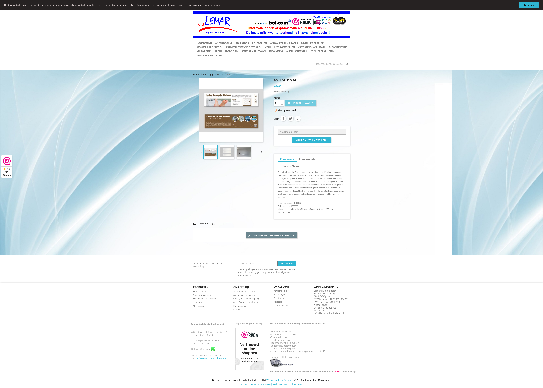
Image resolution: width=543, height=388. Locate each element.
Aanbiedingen (199, 291)
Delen (283, 118)
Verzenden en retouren (244, 291)
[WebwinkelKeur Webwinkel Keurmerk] (249, 348)
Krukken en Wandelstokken (244, 47)
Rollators (242, 43)
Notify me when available (311, 140)
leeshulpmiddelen (226, 51)
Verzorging (204, 51)
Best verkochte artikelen (204, 298)
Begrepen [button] (529, 5)
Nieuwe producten (202, 295)
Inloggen (197, 302)
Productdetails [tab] (307, 158)
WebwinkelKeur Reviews (279, 380)
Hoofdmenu (204, 43)
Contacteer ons (240, 306)
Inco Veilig (276, 51)
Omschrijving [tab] (287, 158)
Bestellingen (279, 294)
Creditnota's (279, 298)
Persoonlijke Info (281, 290)
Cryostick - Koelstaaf (312, 47)
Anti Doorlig (223, 43)
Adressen (278, 301)
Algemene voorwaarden (244, 295)
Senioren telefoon (254, 51)
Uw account (281, 286)
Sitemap (237, 309)
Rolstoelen (259, 43)
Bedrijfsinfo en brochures (245, 302)
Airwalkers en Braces (284, 43)
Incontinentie (338, 47)
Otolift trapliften (322, 51)
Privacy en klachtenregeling (246, 298)
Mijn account (199, 306)
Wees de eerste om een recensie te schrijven (271, 235)
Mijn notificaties (281, 305)
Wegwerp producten (210, 47)
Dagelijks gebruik (312, 43)
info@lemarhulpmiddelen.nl (329, 313)
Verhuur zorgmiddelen (280, 47)
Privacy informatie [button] (212, 5)
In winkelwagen (300, 103)
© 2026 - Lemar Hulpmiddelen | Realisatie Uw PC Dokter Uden (271, 384)
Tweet (290, 118)
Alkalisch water (296, 51)
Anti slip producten (209, 55)
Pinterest (298, 118)
